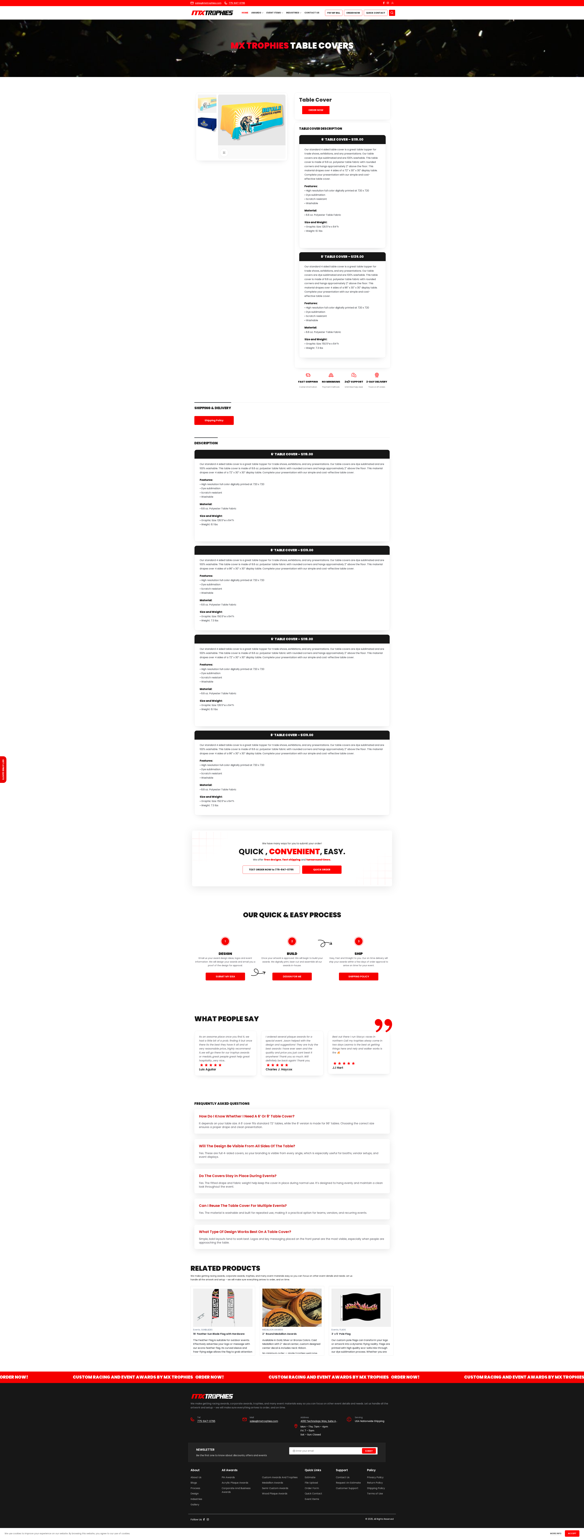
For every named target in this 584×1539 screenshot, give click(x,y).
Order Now (315, 110)
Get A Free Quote (3, 769)
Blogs (194, 1482)
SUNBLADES (207, 1329)
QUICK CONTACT (375, 12)
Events (196, 1329)
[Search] (392, 13)
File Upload (311, 1482)
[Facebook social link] (384, 3)
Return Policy (375, 1482)
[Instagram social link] (388, 3)
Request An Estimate (348, 1482)
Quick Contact (313, 1493)
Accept (572, 1533)
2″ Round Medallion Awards (279, 1334)
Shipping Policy (214, 420)
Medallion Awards (272, 1482)
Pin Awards (228, 1477)
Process (195, 1488)
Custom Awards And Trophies (280, 1477)
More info (556, 1533)
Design (195, 1493)
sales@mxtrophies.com (208, 3)
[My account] (392, 3)
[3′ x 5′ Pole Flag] (361, 1308)
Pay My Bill (333, 12)
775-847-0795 (237, 3)
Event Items (312, 1499)
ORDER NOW (353, 12)
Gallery (195, 1504)
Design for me (292, 976)
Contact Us (342, 1477)
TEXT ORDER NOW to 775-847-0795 (271, 869)
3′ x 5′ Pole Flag (341, 1334)
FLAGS (343, 1329)
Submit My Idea (225, 976)
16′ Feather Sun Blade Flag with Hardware (219, 1334)
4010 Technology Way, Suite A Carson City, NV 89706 (318, 1421)
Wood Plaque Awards (274, 1493)
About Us (196, 1477)
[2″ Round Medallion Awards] (292, 1308)
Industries (196, 1499)
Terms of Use (375, 1493)
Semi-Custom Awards (275, 1488)
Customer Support (347, 1488)
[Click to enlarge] (224, 152)
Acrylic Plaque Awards (235, 1482)
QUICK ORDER (321, 869)
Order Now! (106, 1377)
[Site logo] (213, 12)
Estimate (310, 1477)
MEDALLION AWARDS (272, 1329)
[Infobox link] (292, 1401)
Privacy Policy (375, 1477)
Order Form (312, 1488)
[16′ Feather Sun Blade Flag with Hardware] (223, 1308)
